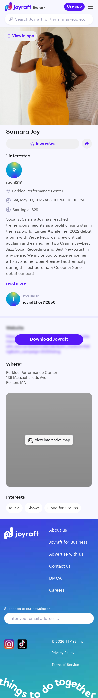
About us (58, 529)
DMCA (55, 577)
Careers (56, 589)
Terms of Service (65, 664)
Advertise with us (66, 553)
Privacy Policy (63, 652)
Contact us (60, 565)
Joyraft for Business (68, 541)
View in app (23, 36)
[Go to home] (18, 6)
